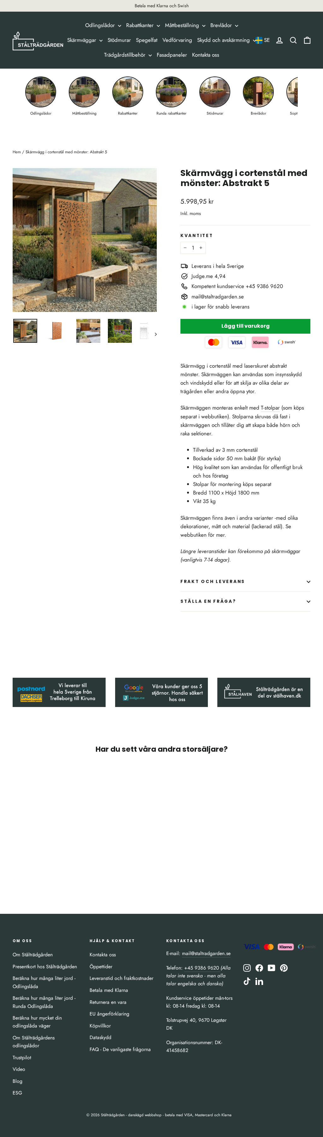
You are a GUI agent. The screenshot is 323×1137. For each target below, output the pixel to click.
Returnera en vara (108, 1002)
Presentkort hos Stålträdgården (45, 966)
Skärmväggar (82, 40)
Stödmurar (119, 40)
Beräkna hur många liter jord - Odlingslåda (44, 982)
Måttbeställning (183, 25)
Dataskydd (100, 1037)
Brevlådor (221, 25)
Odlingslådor (100, 25)
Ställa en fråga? (208, 601)
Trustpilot (22, 1057)
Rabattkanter (140, 25)
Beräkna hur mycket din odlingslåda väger (37, 1021)
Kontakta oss (205, 55)
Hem (17, 152)
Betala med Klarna (109, 990)
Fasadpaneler (172, 55)
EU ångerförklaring (109, 1013)
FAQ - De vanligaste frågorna (120, 1049)
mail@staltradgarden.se (206, 953)
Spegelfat (146, 40)
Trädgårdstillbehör (125, 55)
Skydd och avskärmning (224, 40)
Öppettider (101, 966)
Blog (17, 1081)
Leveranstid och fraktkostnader (121, 978)
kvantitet (196, 235)
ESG (17, 1092)
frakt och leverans (212, 582)
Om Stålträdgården (33, 954)
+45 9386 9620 (202, 967)
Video (19, 1069)
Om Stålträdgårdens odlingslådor (34, 1041)
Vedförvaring (177, 40)
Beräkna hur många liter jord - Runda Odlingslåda (44, 1002)
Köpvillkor (100, 1025)
